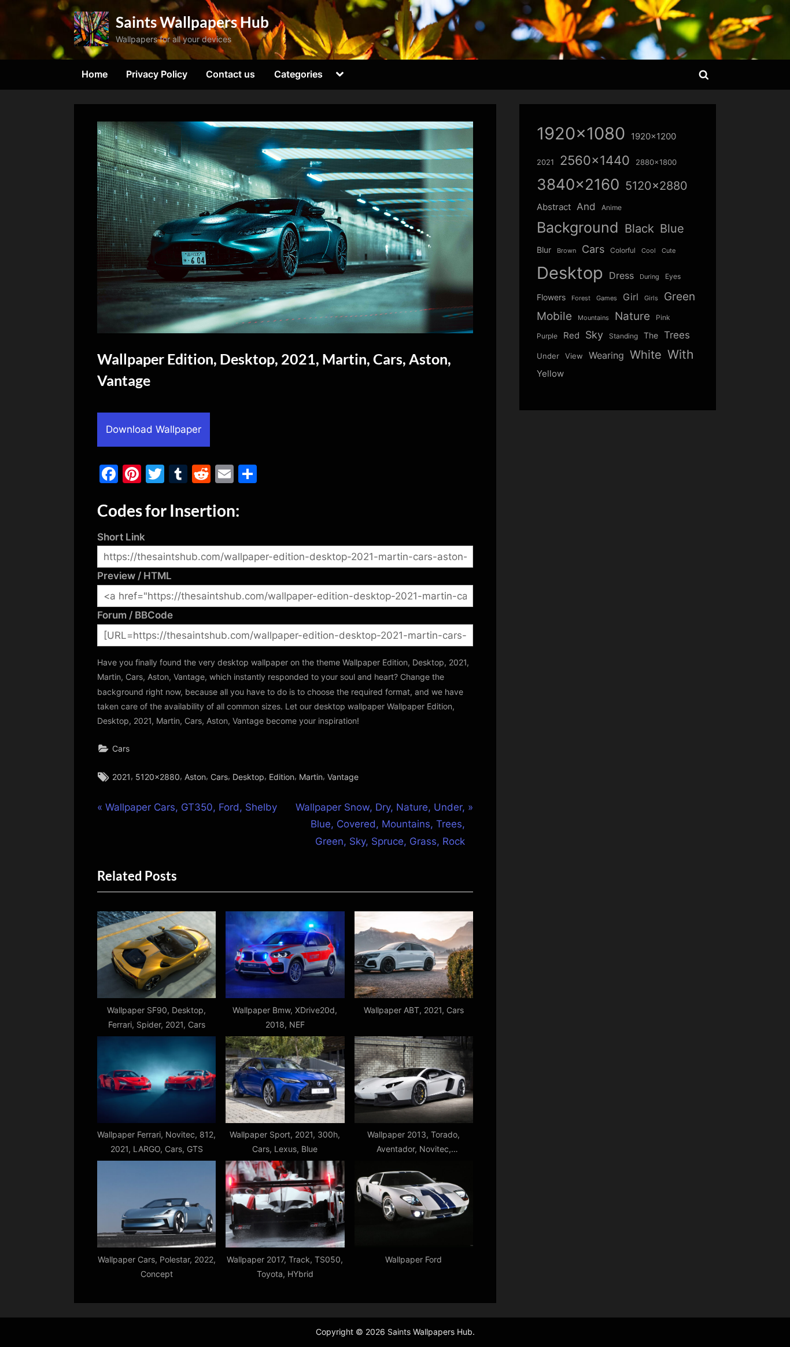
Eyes (673, 276)
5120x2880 (157, 777)
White (646, 354)
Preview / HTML (134, 576)
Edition (281, 777)
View (574, 356)
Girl (630, 297)
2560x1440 (595, 160)
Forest (580, 298)
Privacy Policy (156, 74)
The (651, 335)
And (586, 206)
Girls (651, 298)
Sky (594, 335)
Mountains (593, 318)
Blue (672, 228)
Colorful (623, 250)
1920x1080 (581, 133)
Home (95, 74)
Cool (648, 251)
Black (639, 228)
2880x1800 (656, 162)
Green (679, 296)
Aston (195, 777)
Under (548, 355)
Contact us (230, 74)
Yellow (550, 374)
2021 (121, 777)
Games (606, 298)
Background (578, 227)
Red (571, 335)
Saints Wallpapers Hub (192, 22)
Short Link (121, 537)
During (649, 277)
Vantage (343, 777)
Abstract (554, 206)
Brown (566, 250)
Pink (663, 317)
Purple (547, 336)
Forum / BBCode (135, 615)
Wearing (606, 355)
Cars (121, 748)
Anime (611, 207)
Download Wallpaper (153, 429)
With (680, 354)
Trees (677, 335)
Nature (632, 316)
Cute (668, 251)
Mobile (554, 316)
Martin (311, 777)
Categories (298, 74)
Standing (623, 336)
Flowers (551, 297)
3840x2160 (578, 184)
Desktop (248, 777)
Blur (544, 250)
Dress (621, 275)
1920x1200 (653, 136)
